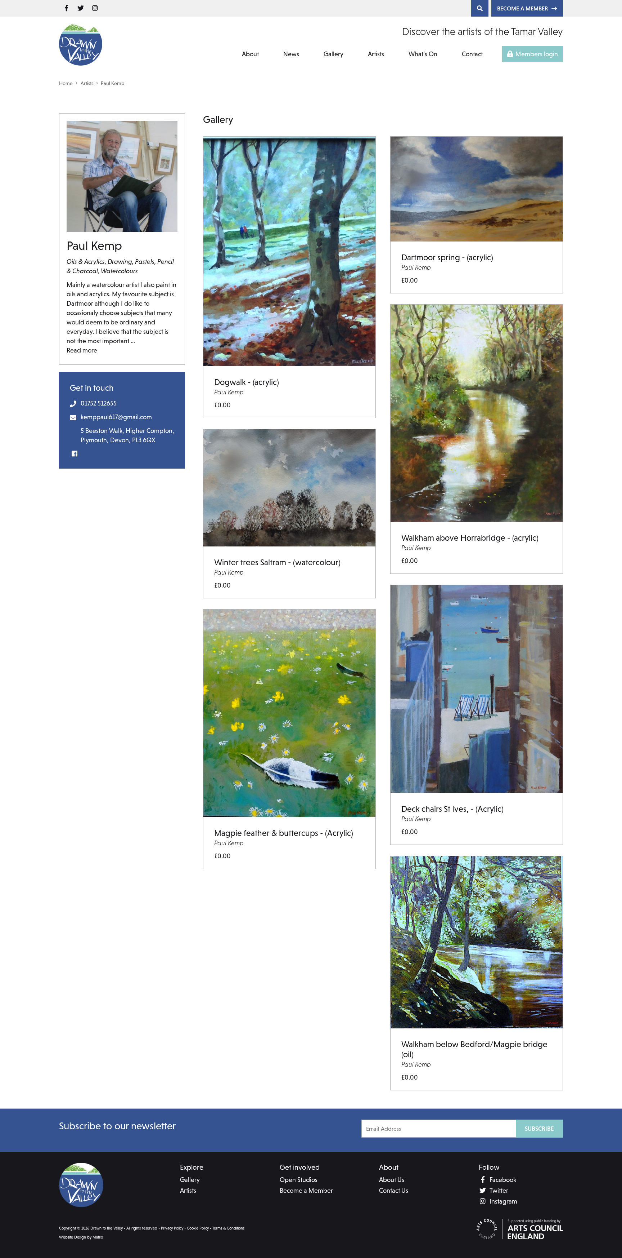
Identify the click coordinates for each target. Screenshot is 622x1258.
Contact (472, 54)
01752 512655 (99, 403)
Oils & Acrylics (86, 261)
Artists (376, 54)
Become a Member (522, 8)
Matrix (98, 1237)
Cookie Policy (198, 1228)
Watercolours (119, 271)
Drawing (120, 261)
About (250, 54)
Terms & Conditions (228, 1228)
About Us (391, 1179)
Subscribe (539, 1128)
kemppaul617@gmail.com (116, 417)
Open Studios (298, 1179)
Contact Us (393, 1190)
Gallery (333, 54)
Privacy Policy (172, 1228)
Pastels (144, 261)
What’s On (423, 54)
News (291, 54)
